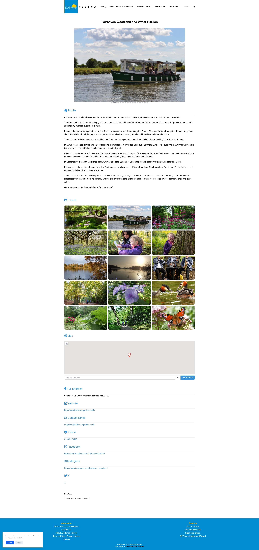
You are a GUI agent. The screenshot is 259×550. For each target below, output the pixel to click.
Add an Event (193, 526)
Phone (71, 432)
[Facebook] (79, 7)
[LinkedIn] (88, 7)
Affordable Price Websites (135, 546)
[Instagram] (85, 7)
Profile (72, 110)
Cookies (66, 539)
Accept (10, 542)
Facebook (73, 446)
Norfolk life (160, 7)
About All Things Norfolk (66, 533)
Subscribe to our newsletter (66, 526)
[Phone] (95, 7)
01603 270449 (70, 439)
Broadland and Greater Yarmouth (76, 498)
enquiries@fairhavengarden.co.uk (79, 425)
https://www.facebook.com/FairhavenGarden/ (84, 454)
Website (72, 403)
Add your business (192, 530)
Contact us (66, 530)
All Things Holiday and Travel (193, 536)
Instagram (73, 461)
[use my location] (178, 378)
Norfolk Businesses (124, 7)
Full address (74, 388)
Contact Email (76, 417)
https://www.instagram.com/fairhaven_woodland (85, 468)
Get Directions (188, 377)
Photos (71, 200)
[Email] (91, 7)
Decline (19, 542)
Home (112, 7)
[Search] (194, 7)
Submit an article (192, 533)
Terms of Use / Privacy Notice (66, 536)
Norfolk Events (143, 7)
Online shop (174, 7)
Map (70, 335)
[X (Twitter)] (82, 7)
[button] (74, 65)
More (186, 7)
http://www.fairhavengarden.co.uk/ (79, 410)
